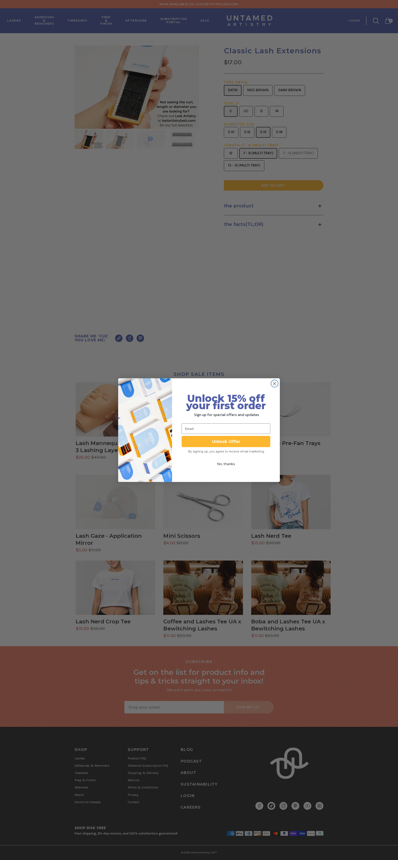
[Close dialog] (274, 383)
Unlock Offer (226, 441)
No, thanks (226, 464)
